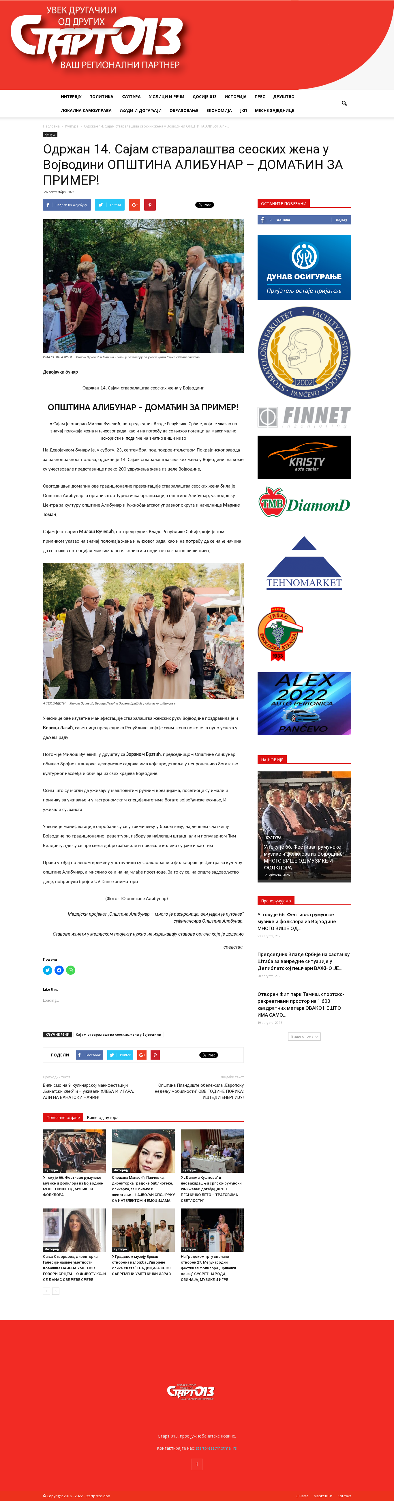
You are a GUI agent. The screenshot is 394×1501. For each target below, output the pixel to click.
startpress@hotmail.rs (216, 1448)
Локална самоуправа (86, 110)
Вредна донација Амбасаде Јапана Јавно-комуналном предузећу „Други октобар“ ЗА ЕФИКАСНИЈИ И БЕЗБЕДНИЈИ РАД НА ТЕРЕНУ (301, 854)
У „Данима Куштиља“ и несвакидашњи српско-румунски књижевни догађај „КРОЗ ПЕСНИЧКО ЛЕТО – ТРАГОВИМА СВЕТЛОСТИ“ (211, 1189)
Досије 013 (204, 96)
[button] (344, 103)
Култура (131, 96)
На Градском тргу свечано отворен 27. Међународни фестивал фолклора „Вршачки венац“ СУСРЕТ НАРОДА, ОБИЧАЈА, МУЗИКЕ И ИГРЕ (208, 1268)
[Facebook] (197, 1464)
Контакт (344, 1495)
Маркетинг (323, 1495)
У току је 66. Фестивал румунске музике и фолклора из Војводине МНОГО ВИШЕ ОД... (297, 921)
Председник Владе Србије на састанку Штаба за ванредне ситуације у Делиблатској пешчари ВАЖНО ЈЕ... (304, 961)
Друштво (283, 96)
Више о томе (302, 1036)
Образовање (184, 110)
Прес (260, 96)
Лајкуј (341, 220)
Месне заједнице (274, 110)
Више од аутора (103, 1117)
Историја (236, 96)
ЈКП (243, 110)
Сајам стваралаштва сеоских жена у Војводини (118, 1034)
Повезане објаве (63, 1117)
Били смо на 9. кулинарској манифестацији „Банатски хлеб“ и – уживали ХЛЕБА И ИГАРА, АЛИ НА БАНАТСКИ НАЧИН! (88, 1091)
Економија (219, 110)
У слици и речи (166, 96)
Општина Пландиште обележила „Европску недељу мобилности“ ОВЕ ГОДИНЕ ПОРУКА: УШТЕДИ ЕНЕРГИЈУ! (199, 1091)
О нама (302, 1495)
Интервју (71, 96)
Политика (101, 96)
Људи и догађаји (141, 110)
